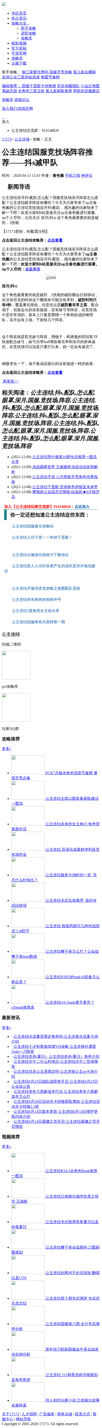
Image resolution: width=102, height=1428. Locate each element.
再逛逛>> (11, 381)
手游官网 (19, 53)
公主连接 (22, 139)
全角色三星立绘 (31, 91)
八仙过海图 (90, 86)
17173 (6, 139)
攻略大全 (20, 23)
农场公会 (9, 77)
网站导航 (23, 1419)
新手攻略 (28, 28)
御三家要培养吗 (35, 72)
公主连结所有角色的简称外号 (37, 600)
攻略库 (26, 38)
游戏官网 (25, 108)
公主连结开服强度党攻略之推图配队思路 (46, 588)
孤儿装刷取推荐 (59, 91)
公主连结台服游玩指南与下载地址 (41, 555)
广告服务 (47, 1414)
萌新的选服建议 (86, 91)
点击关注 (32, 269)
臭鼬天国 (9, 91)
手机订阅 (72, 175)
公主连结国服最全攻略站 (33, 526)
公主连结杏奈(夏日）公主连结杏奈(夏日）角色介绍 (56, 1056)
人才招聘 (29, 1414)
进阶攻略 (28, 33)
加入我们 (9, 108)
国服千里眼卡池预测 (39, 86)
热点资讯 (19, 18)
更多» (6, 749)
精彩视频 (19, 43)
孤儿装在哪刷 (84, 72)
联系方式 (82, 1414)
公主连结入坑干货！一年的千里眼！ (43, 537)
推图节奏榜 (50, 77)
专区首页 (19, 13)
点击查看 (55, 240)
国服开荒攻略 (60, 72)
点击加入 (82, 507)
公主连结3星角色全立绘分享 (35, 611)
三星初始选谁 (28, 77)
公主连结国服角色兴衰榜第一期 (38, 622)
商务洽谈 (64, 1414)
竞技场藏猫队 (68, 86)
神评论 (87, 175)
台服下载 (19, 63)
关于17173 (10, 1414)
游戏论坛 (21, 100)
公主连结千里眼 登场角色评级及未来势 (65, 487)
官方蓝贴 (19, 48)
